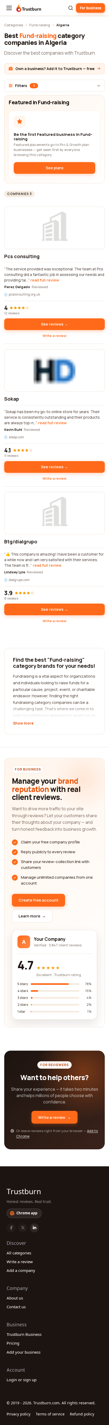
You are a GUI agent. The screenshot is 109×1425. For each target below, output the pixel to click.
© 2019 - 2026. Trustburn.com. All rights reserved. (51, 1402)
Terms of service (50, 1414)
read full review (44, 280)
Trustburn (24, 1191)
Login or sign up (22, 1379)
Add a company (21, 1270)
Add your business (23, 1352)
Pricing (13, 1343)
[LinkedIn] (34, 1227)
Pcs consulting (22, 256)
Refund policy (82, 1414)
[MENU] (9, 7)
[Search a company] (70, 8)
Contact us (16, 1306)
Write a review (54, 335)
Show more (23, 723)
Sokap (11, 399)
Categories (13, 25)
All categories (19, 1252)
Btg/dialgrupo (20, 541)
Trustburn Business (24, 1334)
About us (15, 1298)
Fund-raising (39, 25)
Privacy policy (18, 1414)
